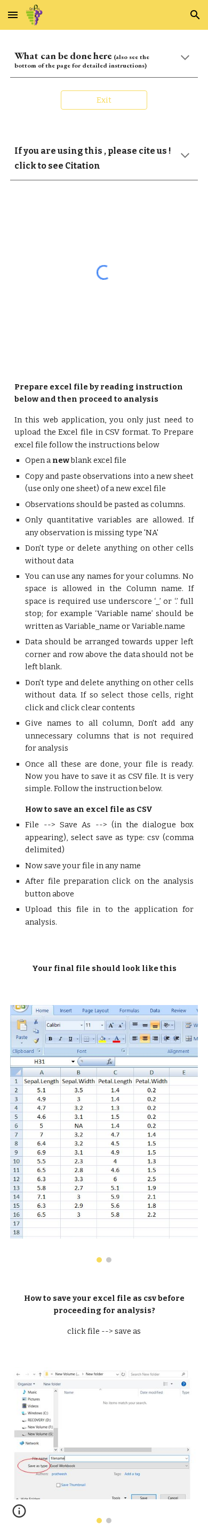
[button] (13, 14)
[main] (104, 60)
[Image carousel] (104, 1134)
